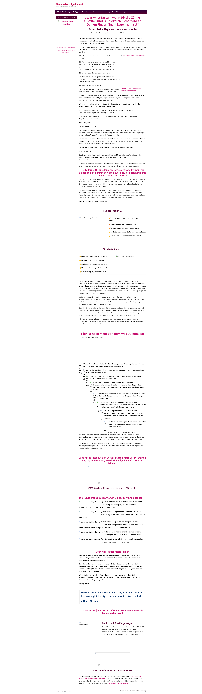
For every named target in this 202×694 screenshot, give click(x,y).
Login (124, 12)
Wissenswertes (97, 12)
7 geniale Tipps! (73, 12)
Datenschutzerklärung (138, 691)
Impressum (124, 691)
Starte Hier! (61, 12)
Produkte (85, 12)
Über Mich (116, 12)
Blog (108, 12)
